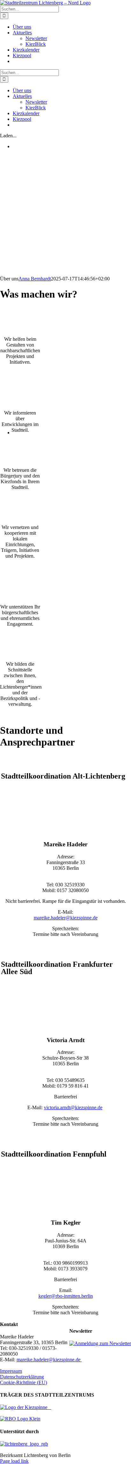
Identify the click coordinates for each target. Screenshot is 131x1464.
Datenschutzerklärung (22, 1376)
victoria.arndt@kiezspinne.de (73, 1107)
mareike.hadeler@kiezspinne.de (66, 917)
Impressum (11, 1371)
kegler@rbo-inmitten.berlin (65, 1296)
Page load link (14, 1461)
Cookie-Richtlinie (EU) (23, 1382)
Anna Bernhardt (34, 278)
